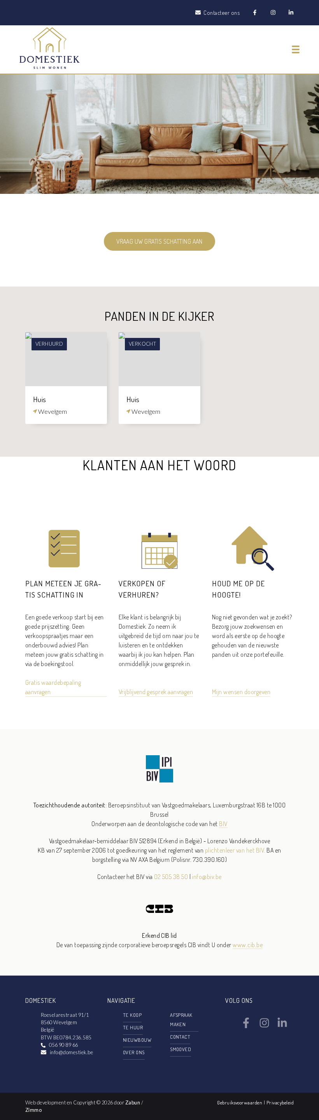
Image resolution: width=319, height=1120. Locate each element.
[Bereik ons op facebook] (246, 1026)
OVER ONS (134, 1052)
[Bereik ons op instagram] (264, 1026)
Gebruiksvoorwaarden (240, 1102)
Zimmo (33, 1110)
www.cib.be (248, 945)
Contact (180, 1037)
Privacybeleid (280, 1102)
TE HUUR (133, 1027)
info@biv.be (206, 877)
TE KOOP (132, 1015)
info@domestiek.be (71, 1052)
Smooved (180, 1049)
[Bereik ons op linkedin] (282, 1026)
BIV (223, 824)
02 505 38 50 (171, 877)
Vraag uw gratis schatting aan (159, 241)
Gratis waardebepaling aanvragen (53, 687)
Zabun (132, 1102)
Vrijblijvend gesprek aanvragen (156, 692)
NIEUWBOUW (137, 1040)
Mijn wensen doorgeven (241, 692)
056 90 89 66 (63, 1045)
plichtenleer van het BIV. (235, 850)
